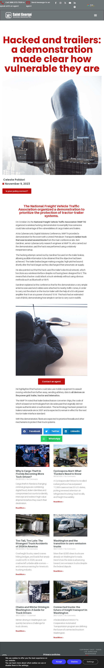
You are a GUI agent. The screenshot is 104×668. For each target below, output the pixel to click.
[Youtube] (70, 3)
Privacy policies (51, 654)
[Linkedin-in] (75, 3)
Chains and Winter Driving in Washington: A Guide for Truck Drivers (32, 610)
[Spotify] (75, 7)
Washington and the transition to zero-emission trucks (69, 543)
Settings (90, 661)
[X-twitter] (65, 3)
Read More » (21, 508)
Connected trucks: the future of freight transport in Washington (70, 610)
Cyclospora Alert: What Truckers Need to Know (67, 472)
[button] (95, 15)
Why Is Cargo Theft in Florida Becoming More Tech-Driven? (30, 474)
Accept (59, 661)
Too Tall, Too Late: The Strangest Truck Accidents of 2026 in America (32, 543)
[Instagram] (60, 3)
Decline (74, 661)
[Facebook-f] (56, 3)
